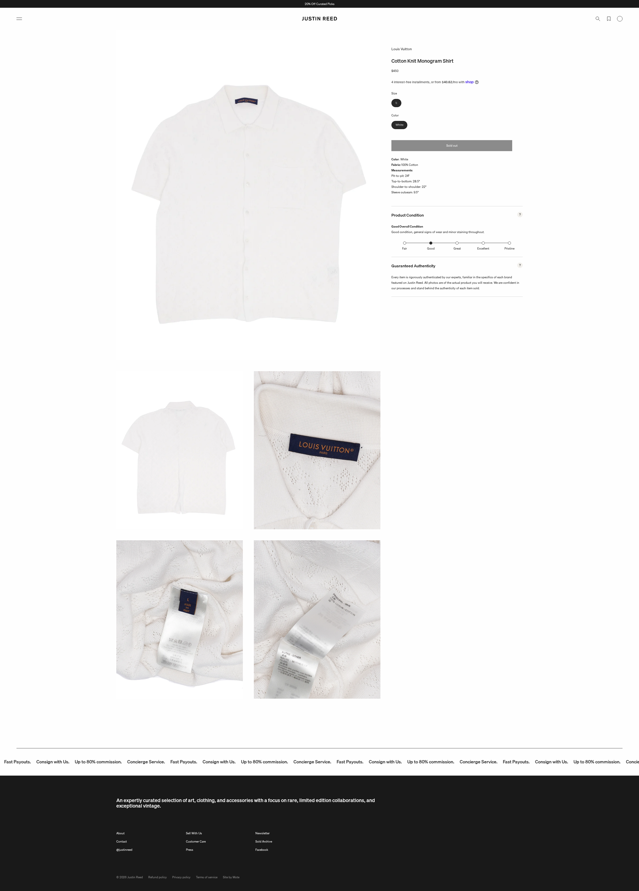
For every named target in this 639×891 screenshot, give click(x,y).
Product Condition (407, 215)
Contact (121, 841)
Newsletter (262, 833)
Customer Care (196, 841)
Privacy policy (181, 877)
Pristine (509, 248)
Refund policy (157, 877)
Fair (404, 248)
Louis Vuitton (401, 49)
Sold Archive (263, 841)
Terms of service (206, 877)
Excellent (483, 248)
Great (457, 248)
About (120, 833)
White (401, 125)
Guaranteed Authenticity (413, 266)
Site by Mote (231, 877)
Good (431, 248)
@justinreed (124, 849)
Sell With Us (194, 833)
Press (189, 849)
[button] (19, 18)
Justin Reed (135, 877)
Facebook (261, 849)
